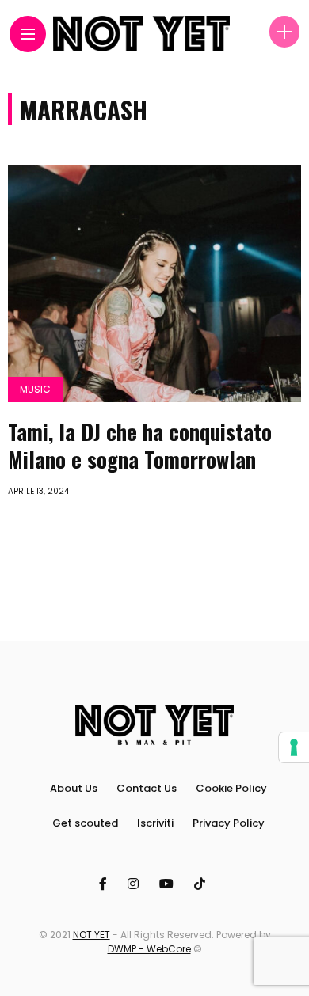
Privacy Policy (229, 823)
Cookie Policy (231, 788)
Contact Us (146, 788)
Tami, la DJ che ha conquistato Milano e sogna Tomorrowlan (140, 445)
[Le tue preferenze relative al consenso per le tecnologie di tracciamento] (294, 747)
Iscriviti (155, 823)
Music (35, 389)
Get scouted (85, 823)
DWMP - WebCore (149, 949)
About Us (73, 788)
